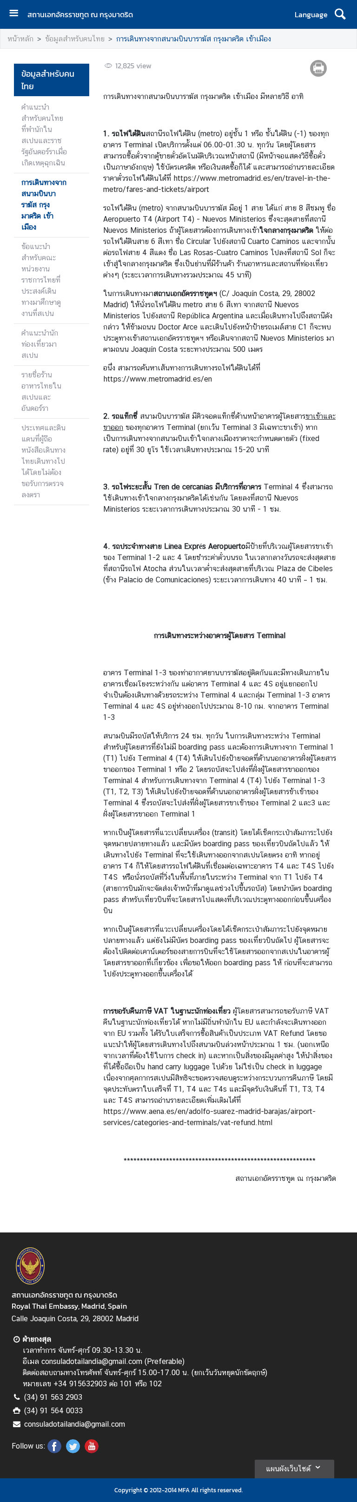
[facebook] (54, 1450)
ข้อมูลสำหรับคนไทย (75, 38)
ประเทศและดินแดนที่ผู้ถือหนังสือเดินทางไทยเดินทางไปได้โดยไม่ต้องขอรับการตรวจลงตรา (43, 461)
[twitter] (73, 1450)
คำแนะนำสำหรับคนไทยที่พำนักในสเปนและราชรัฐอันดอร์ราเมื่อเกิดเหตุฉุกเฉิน (44, 135)
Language (311, 14)
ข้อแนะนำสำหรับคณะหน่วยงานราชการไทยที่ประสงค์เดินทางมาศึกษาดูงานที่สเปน (41, 280)
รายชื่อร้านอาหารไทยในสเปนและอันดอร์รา (41, 391)
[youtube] (91, 1450)
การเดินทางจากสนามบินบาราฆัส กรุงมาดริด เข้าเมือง (193, 38)
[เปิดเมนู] (17, 14)
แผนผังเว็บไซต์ (288, 1468)
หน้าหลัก (20, 38)
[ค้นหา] (340, 14)
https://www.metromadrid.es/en (157, 379)
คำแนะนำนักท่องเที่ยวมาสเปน (39, 344)
